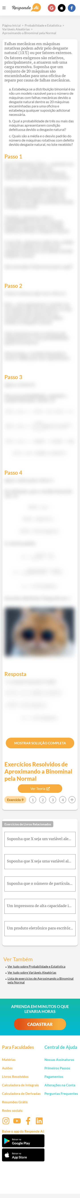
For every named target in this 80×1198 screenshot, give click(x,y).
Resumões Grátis (15, 1102)
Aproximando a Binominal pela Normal (29, 33)
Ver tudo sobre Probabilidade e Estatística (36, 966)
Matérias (9, 1060)
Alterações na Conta (59, 1085)
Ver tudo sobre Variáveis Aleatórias (32, 972)
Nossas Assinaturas (59, 1060)
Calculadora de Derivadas (21, 1094)
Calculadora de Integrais (20, 1085)
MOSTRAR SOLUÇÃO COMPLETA (40, 743)
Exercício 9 (15, 800)
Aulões (7, 1068)
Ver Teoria (37, 789)
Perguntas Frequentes (61, 1094)
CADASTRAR (40, 1024)
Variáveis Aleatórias (16, 29)
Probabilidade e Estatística (43, 25)
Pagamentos (53, 1077)
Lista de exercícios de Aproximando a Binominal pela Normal (41, 980)
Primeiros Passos (57, 1068)
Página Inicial (11, 25)
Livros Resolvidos (15, 1077)
